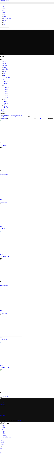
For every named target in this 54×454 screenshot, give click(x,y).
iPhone (4, 6)
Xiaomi (4, 102)
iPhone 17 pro (6, 81)
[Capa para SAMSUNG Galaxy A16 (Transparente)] (7, 116)
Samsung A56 (6, 95)
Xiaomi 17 (5, 104)
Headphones (4, 19)
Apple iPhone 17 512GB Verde (4, 145)
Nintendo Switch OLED (6, 25)
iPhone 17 (6, 146)
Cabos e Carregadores (5, 68)
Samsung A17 (6, 97)
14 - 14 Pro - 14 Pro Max (7, 77)
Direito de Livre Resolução (3, 419)
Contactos (1, 411)
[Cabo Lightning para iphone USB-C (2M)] (6, 115)
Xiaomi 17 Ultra (6, 103)
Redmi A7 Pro (6, 107)
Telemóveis (2, 110)
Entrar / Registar (3, 445)
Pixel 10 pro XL (6, 100)
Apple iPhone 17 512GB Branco (5, 256)
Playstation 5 (4, 24)
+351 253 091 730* (3, 402)
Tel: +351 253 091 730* (3, 3)
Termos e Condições (2, 415)
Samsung (4, 7)
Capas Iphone (4, 62)
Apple (3, 22)
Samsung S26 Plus (6, 87)
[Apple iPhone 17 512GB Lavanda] (11, 225)
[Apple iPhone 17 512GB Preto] (11, 169)
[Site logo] (5, 4)
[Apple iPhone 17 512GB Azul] (11, 197)
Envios (4, 66)
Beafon (4, 12)
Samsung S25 (6, 92)
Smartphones (2, 79)
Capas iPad (4, 63)
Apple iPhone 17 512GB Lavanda (5, 228)
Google (4, 8)
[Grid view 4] (45, 118)
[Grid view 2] (42, 118)
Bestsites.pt (19, 420)
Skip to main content (6, 0)
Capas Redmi (4, 64)
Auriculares (4, 16)
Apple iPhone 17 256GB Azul (4, 339)
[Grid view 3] (43, 118)
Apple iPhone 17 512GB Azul (4, 200)
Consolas (2, 72)
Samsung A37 (6, 89)
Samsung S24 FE (6, 94)
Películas (4, 438)
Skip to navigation (2, 0)
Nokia (3, 430)
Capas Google (4, 61)
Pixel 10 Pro (5, 101)
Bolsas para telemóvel (5, 17)
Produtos (2, 74)
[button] (1, 171)
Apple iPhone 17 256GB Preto (4, 367)
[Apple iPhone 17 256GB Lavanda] (11, 308)
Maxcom (4, 11)
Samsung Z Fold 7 (6, 91)
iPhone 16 (5, 83)
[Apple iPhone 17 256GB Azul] (11, 336)
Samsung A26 (6, 96)
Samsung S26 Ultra (6, 86)
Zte (3, 108)
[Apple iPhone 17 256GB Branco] (11, 280)
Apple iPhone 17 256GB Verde (4, 395)
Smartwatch (2, 109)
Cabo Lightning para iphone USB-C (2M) (17, 115)
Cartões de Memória (5, 69)
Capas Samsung (5, 65)
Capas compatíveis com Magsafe (7, 18)
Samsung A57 (6, 88)
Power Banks (4, 20)
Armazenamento (5, 21)
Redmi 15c (5, 106)
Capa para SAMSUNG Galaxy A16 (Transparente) (20, 116)
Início (0, 118)
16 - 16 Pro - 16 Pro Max (7, 76)
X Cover (5, 90)
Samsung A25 (6, 98)
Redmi (3, 9)
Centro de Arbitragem (2, 416)
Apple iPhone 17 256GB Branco (5, 284)
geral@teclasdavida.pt (2, 404)
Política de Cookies (2, 414)
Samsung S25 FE (6, 93)
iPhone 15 (5, 84)
